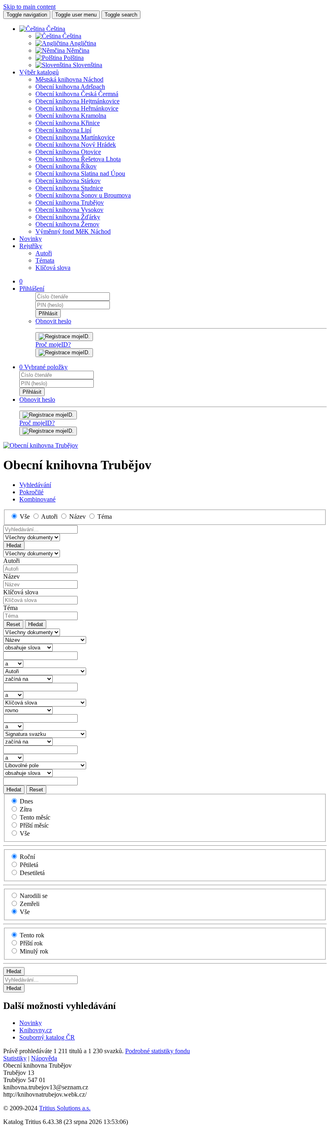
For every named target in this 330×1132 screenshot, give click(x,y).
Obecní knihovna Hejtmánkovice (77, 101)
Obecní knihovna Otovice (68, 151)
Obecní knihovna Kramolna (70, 115)
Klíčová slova (52, 267)
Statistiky (15, 1058)
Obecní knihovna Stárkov (68, 180)
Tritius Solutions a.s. (65, 1108)
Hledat (13, 545)
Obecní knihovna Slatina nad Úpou (80, 173)
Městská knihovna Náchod (69, 79)
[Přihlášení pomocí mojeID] (64, 336)
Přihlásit (48, 313)
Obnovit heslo (53, 321)
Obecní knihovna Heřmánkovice (76, 108)
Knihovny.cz (35, 1030)
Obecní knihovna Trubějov (69, 202)
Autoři (43, 253)
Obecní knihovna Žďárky (67, 217)
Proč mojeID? (53, 344)
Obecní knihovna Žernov (67, 224)
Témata (44, 260)
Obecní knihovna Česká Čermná (76, 93)
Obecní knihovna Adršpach (70, 86)
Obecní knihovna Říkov (66, 166)
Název (11, 576)
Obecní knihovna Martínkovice (75, 137)
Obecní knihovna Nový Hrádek (75, 144)
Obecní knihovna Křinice (67, 122)
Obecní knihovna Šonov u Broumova (83, 195)
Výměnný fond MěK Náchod (73, 231)
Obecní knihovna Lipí (63, 130)
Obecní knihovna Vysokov (69, 209)
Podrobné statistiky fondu (157, 1051)
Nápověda (44, 1058)
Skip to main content (29, 6)
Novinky (30, 238)
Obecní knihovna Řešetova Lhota (78, 159)
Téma (10, 607)
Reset (13, 624)
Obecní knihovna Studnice (69, 188)
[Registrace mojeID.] (64, 352)
